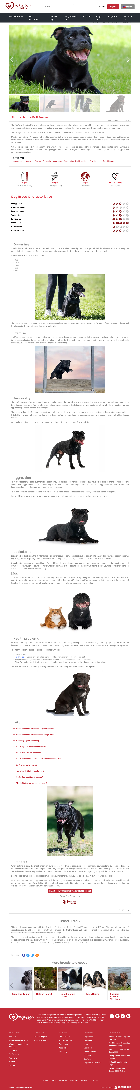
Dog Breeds (71, 16)
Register (113, 7)
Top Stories (88, 1040)
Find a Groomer (33, 18)
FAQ (91, 161)
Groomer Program (40, 1040)
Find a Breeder (16, 16)
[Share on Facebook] (23, 956)
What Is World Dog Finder (19, 1040)
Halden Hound (44, 994)
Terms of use (63, 1080)
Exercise (38, 161)
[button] (128, 59)
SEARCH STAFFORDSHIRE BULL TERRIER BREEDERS (70, 891)
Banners (12, 1062)
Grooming (29, 161)
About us (45, 1080)
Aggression (57, 161)
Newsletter (13, 1058)
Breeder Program (40, 1037)
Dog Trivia (87, 1059)
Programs (112, 16)
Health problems (81, 161)
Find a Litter (63, 1044)
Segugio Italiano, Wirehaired (116, 996)
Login (102, 7)
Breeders (98, 161)
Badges (12, 1065)
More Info (128, 16)
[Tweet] (28, 956)
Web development (107, 1087)
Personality (47, 161)
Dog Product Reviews (92, 1063)
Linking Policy (94, 1080)
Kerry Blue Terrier (21, 994)
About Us (12, 1037)
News (86, 1044)
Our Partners (14, 1054)
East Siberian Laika (68, 995)
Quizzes (87, 16)
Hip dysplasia (20, 657)
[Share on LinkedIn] (32, 956)
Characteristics (18, 161)
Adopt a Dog (53, 18)
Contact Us (13, 1050)
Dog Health (88, 1048)
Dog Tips (87, 1055)
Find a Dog (63, 1052)
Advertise (53, 1080)
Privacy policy (74, 1080)
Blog (98, 16)
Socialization (69, 161)
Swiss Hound (93, 994)
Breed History (108, 161)
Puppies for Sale (65, 1040)
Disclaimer (84, 1080)
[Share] (39, 956)
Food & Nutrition (90, 1052)
